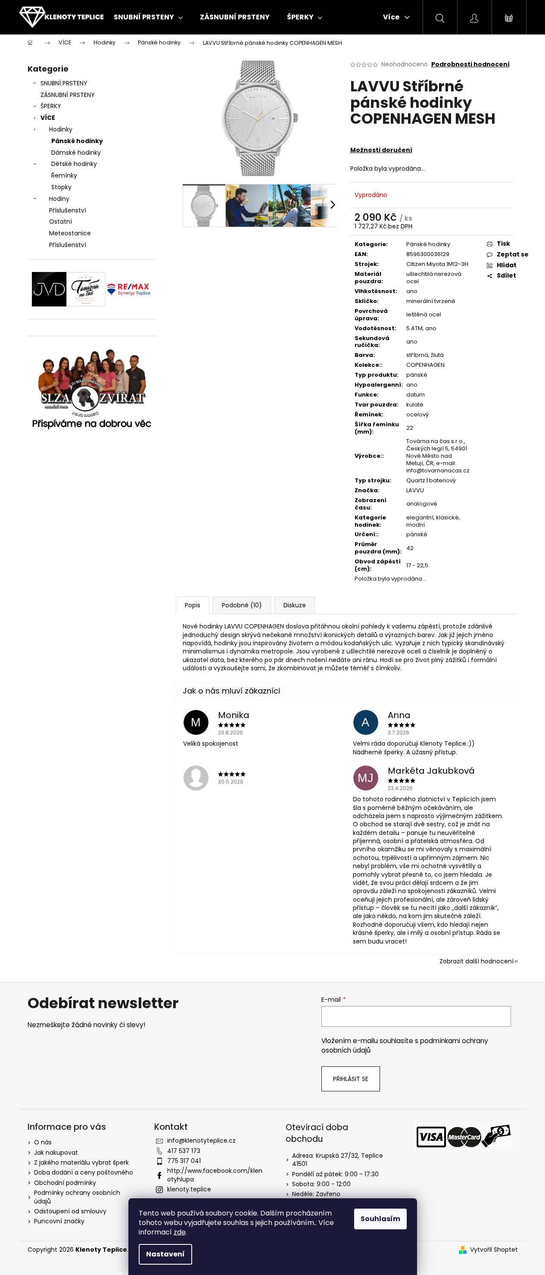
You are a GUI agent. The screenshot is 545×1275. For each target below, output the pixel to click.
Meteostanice (70, 233)
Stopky (61, 187)
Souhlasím (380, 1219)
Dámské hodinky (76, 152)
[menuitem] (148, 17)
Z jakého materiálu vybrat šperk (81, 1162)
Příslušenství (67, 210)
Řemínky (64, 175)
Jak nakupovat (56, 1152)
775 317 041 (184, 1160)
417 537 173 (183, 1151)
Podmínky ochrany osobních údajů (77, 1196)
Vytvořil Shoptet (494, 1250)
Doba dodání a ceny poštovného (83, 1172)
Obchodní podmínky (65, 1182)
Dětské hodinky (74, 163)
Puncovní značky (59, 1221)
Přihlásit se (350, 1079)
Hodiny (59, 198)
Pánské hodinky (77, 141)
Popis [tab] (192, 605)
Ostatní (60, 221)
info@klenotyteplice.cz (201, 1140)
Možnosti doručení (381, 150)
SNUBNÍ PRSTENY (63, 83)
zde (180, 1232)
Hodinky (60, 129)
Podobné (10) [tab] (242, 605)
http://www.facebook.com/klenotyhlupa (214, 1174)
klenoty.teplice (189, 1189)
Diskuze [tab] (294, 605)
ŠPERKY (50, 106)
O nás (43, 1142)
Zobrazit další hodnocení (476, 961)
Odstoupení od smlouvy (70, 1211)
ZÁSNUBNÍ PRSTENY (67, 95)
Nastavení (165, 1254)
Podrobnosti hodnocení (470, 64)
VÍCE (47, 117)
